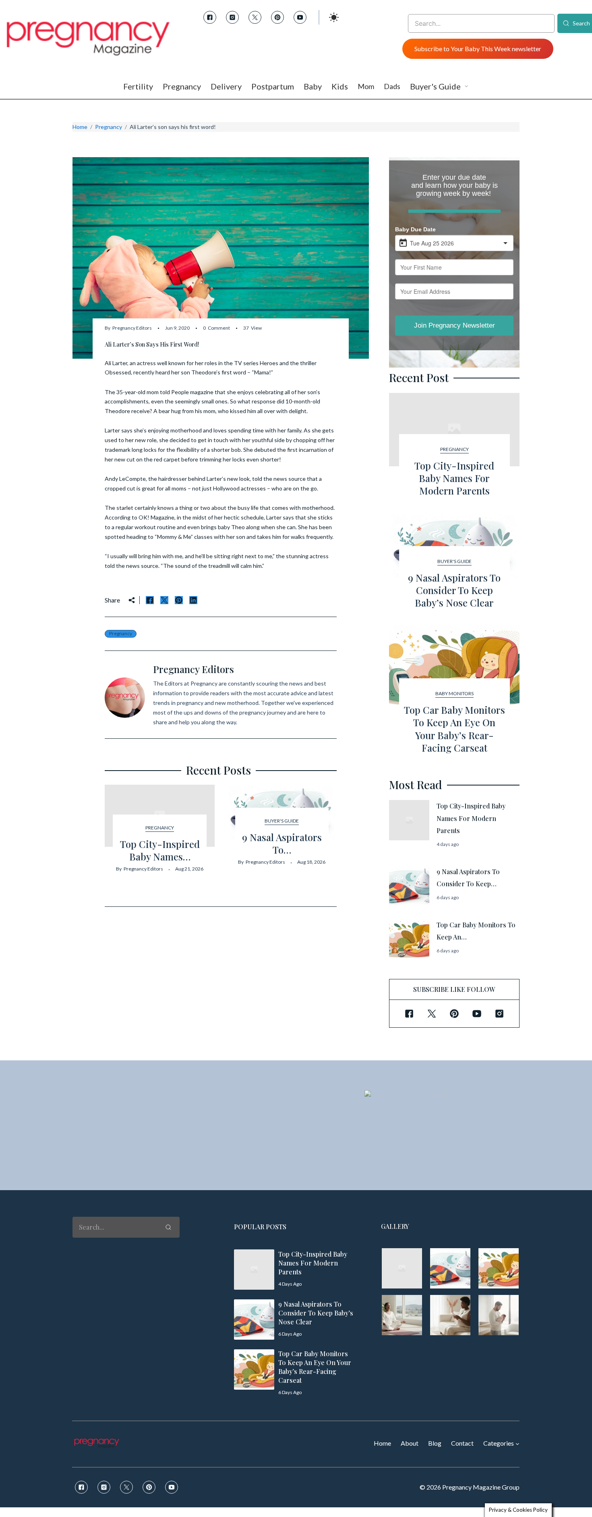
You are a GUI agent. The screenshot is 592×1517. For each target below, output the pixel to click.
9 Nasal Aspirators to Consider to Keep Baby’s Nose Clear (454, 590)
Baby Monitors (454, 693)
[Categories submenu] (517, 1444)
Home (79, 126)
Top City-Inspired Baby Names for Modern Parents (454, 478)
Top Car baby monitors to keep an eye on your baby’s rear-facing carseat (454, 728)
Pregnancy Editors (132, 328)
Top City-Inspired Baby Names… (160, 850)
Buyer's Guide (282, 821)
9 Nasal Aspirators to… (282, 843)
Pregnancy (108, 126)
